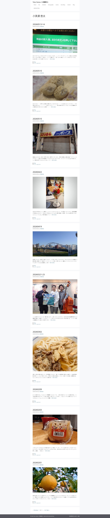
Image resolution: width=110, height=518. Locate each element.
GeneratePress (51, 516)
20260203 (37, 409)
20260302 (37, 331)
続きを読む (52, 59)
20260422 (37, 172)
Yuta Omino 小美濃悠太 (40, 2)
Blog (74, 4)
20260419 (37, 226)
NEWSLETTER (36, 8)
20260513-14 (39, 24)
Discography (50, 4)
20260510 (37, 70)
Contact (69, 4)
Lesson (57, 4)
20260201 (37, 462)
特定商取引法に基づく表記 (74, 516)
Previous (35, 510)
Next (48, 510)
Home (35, 4)
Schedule (44, 4)
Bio (39, 4)
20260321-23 (39, 274)
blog (35, 62)
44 (45, 510)
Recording (63, 4)
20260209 (37, 389)
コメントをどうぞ (37, 63)
